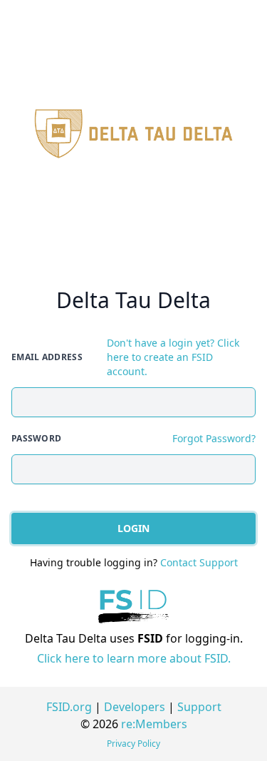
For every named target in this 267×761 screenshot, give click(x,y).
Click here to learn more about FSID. (134, 658)
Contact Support (199, 562)
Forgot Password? (214, 438)
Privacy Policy (133, 743)
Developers (134, 707)
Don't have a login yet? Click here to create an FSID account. (173, 357)
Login (133, 528)
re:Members (154, 724)
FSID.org (69, 707)
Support (199, 707)
